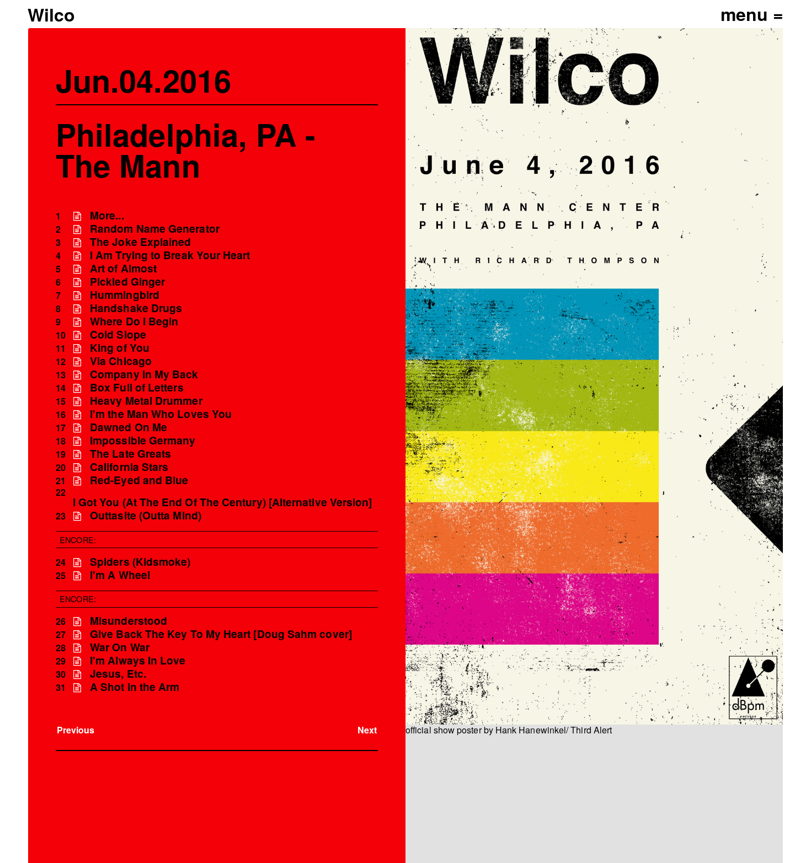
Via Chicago (121, 361)
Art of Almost (123, 268)
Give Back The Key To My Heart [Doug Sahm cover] (221, 634)
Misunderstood (128, 620)
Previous (76, 729)
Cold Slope (118, 334)
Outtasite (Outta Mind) (145, 515)
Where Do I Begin (134, 321)
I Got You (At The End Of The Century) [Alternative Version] (222, 502)
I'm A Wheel (120, 575)
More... (107, 215)
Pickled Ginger (127, 281)
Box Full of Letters (137, 387)
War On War (120, 647)
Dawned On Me (128, 427)
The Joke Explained (140, 242)
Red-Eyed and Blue (139, 480)
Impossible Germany (142, 440)
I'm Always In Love (137, 660)
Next (367, 729)
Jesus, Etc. (118, 673)
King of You (120, 347)
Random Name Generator (155, 228)
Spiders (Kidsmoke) (140, 561)
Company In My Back (144, 374)
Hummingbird (124, 295)
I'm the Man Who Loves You (161, 414)
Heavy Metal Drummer (146, 400)
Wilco (51, 14)
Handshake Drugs (136, 308)
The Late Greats (130, 453)
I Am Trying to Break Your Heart (170, 255)
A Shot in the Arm (134, 687)
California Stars (129, 467)
